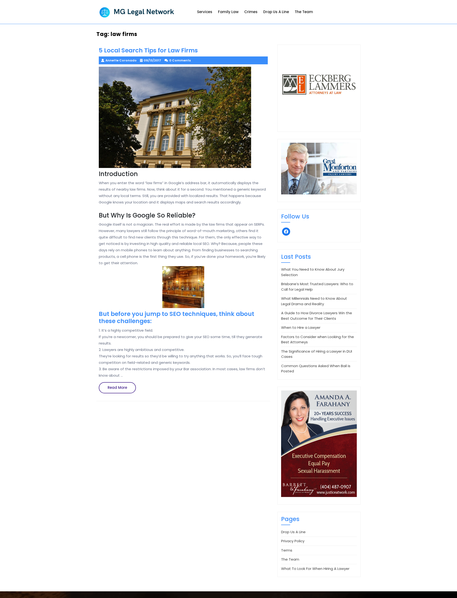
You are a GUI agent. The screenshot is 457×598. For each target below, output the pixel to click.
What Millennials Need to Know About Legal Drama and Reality (314, 301)
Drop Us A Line (276, 11)
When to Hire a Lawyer (300, 327)
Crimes (251, 11)
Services (204, 11)
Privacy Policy (292, 540)
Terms (286, 550)
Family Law (228, 11)
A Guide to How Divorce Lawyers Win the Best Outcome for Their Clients (316, 315)
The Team (304, 11)
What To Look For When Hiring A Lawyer (315, 568)
